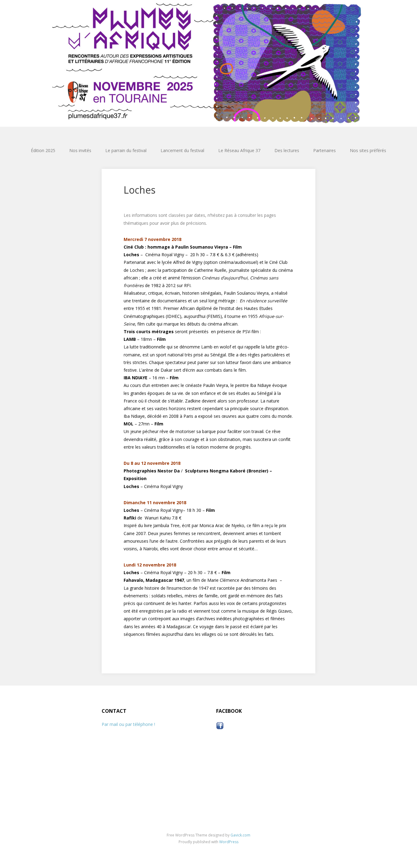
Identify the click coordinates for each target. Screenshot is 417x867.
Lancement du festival (182, 150)
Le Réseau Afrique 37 (239, 150)
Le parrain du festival (126, 150)
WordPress (228, 841)
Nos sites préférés (368, 150)
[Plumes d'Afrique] (208, 63)
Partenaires (324, 150)
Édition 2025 (43, 150)
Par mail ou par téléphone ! (128, 724)
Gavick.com (240, 835)
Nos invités (80, 150)
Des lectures (286, 150)
